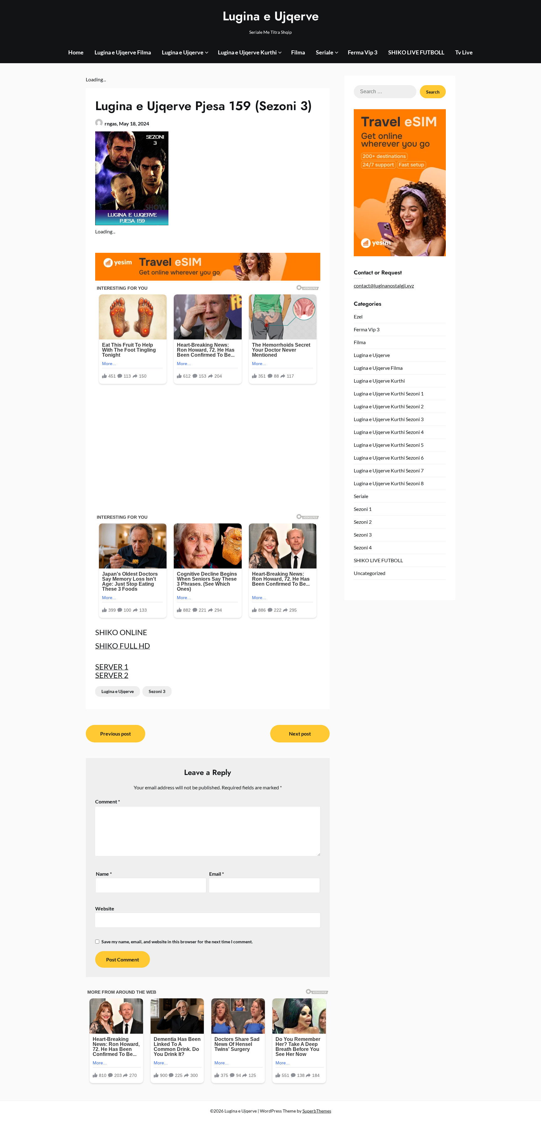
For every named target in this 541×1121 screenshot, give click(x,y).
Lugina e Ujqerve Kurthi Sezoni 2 (389, 406)
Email (216, 874)
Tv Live (464, 52)
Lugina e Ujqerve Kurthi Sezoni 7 (389, 470)
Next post (300, 733)
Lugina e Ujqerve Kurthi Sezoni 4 (389, 432)
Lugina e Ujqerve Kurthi (247, 52)
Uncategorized (369, 573)
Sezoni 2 (363, 522)
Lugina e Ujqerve (271, 16)
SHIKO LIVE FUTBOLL (416, 52)
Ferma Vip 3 (362, 52)
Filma (298, 52)
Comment (107, 801)
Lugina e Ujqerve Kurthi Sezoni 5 (389, 445)
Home (76, 52)
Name (104, 874)
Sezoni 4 (363, 547)
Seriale (324, 52)
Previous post (115, 733)
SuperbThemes (316, 1110)
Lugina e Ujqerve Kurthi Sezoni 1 (389, 393)
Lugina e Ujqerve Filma (123, 52)
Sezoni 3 (157, 691)
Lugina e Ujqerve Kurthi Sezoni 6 (389, 458)
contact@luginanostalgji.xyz (384, 285)
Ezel (358, 316)
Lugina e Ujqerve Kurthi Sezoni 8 (389, 483)
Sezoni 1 (363, 509)
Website (104, 908)
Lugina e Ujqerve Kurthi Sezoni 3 (389, 419)
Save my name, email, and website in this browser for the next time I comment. (177, 941)
